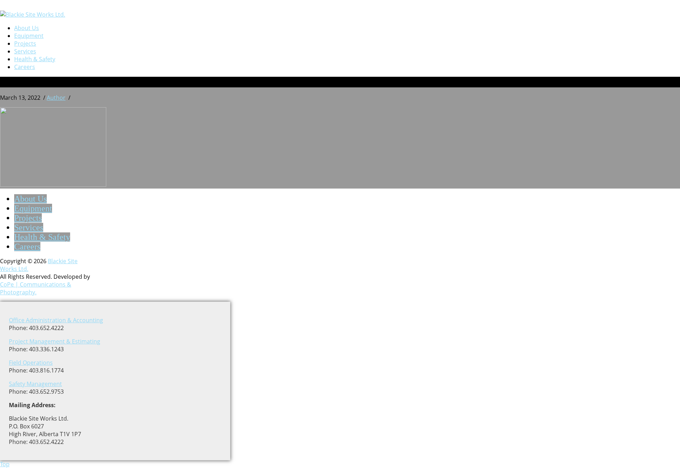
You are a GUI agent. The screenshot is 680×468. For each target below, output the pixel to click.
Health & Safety (34, 59)
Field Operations (31, 362)
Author (56, 98)
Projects (25, 43)
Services (25, 51)
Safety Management (35, 384)
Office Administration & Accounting (56, 320)
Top (5, 464)
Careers (24, 67)
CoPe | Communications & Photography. (35, 288)
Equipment (29, 36)
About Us (26, 28)
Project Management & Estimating (54, 341)
